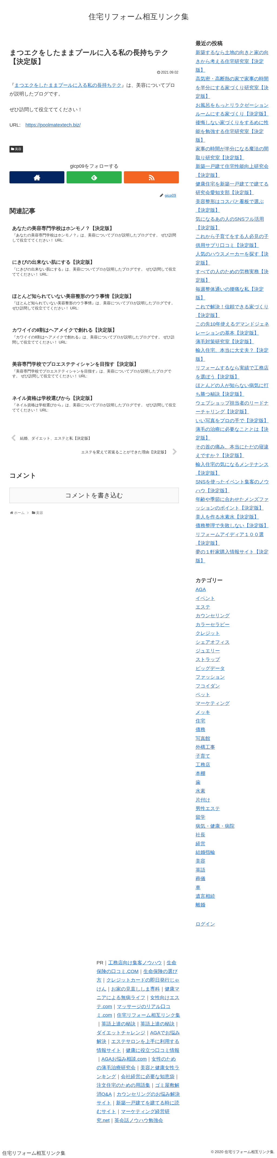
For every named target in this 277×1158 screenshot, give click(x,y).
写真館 (203, 738)
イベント (205, 598)
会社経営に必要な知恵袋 (147, 1076)
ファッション (210, 677)
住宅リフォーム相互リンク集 (148, 1015)
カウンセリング (213, 615)
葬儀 (200, 878)
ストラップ (208, 659)
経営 (200, 843)
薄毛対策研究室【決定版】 (225, 341)
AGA (201, 589)
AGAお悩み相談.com (124, 1059)
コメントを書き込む (94, 495)
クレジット (208, 633)
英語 (200, 870)
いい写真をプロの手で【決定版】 (232, 420)
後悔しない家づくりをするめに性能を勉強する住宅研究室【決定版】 (232, 131)
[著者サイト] (36, 177)
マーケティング (213, 703)
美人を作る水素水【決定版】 (227, 517)
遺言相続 (205, 896)
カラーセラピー (213, 624)
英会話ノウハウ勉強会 (138, 1120)
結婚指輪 (205, 852)
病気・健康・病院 (215, 826)
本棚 (200, 773)
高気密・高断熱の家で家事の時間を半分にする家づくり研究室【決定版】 (232, 87)
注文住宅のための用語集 (123, 1085)
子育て (203, 756)
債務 (200, 729)
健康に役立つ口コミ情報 (152, 1050)
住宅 (200, 721)
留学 (200, 817)
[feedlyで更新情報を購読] (94, 177)
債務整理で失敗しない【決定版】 (232, 525)
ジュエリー (208, 651)
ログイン (205, 924)
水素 (200, 791)
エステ (203, 607)
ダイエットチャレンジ (121, 1032)
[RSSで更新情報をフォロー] (151, 177)
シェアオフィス (213, 642)
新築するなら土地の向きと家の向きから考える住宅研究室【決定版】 (232, 61)
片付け (203, 800)
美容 (18, 149)
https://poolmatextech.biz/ (53, 125)
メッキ (203, 712)
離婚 (200, 905)
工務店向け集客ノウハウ (135, 962)
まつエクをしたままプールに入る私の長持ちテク (67, 85)
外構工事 (205, 747)
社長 (200, 834)
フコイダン (208, 686)
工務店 (203, 764)
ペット (203, 694)
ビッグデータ (210, 668)
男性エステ (208, 808)
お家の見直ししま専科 (135, 989)
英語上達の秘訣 (118, 1024)
